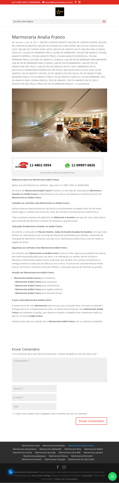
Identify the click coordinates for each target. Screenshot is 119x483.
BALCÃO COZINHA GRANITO (53, 42)
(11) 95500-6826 (33, 2)
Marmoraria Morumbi (82, 456)
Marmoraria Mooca (58, 456)
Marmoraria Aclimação (54, 445)
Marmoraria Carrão (22, 452)
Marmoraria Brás (73, 449)
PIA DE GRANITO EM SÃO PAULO (63, 73)
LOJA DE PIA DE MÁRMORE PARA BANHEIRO (85, 59)
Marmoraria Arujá (30, 445)
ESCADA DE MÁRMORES (64, 52)
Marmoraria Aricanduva (24, 449)
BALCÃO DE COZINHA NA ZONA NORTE (57, 45)
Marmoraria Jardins (93, 452)
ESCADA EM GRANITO (87, 52)
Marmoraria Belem (93, 449)
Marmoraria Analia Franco (81, 445)
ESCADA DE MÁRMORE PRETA (37, 52)
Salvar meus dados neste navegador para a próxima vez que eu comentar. (51, 413)
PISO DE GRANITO (57, 80)
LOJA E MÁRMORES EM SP (83, 66)
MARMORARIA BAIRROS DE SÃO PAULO (44, 69)
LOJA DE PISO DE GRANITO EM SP (53, 66)
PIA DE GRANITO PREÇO (41, 76)
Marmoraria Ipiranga (45, 452)
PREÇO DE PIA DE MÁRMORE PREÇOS (55, 83)
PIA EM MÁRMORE (91, 76)
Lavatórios (58, 59)
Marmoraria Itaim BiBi (70, 452)
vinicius (19, 42)
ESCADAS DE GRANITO (41, 59)
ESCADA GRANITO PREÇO (44, 56)
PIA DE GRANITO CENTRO (34, 73)
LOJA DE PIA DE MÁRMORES (67, 63)
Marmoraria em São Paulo (81, 459)
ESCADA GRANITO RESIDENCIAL (72, 56)
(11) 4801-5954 (20, 2)
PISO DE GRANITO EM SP (79, 80)
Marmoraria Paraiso (32, 459)
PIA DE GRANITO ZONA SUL (68, 76)
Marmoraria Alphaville (50, 449)
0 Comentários (83, 83)
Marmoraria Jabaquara (34, 456)
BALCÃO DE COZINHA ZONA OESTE (35, 49)
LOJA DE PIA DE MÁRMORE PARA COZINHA (32, 63)
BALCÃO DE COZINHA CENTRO (83, 42)
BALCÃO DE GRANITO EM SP (67, 49)
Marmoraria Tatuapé (55, 459)
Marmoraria (18, 69)
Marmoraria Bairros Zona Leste (79, 69)
